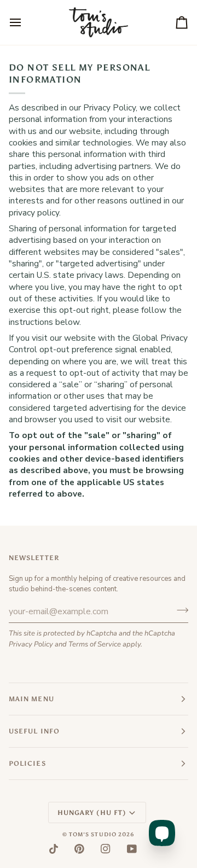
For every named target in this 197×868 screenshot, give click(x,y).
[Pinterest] (79, 849)
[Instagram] (106, 849)
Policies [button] (27, 763)
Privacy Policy (31, 644)
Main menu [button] (31, 699)
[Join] (179, 610)
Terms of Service (94, 644)
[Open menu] (25, 22)
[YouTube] (132, 849)
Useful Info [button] (34, 731)
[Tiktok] (53, 849)
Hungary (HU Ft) (91, 813)
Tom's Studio (93, 834)
